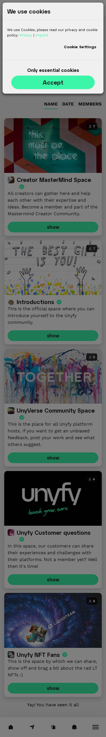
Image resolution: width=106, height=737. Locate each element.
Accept (53, 82)
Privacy (26, 35)
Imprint (41, 35)
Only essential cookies (53, 70)
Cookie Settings (80, 46)
